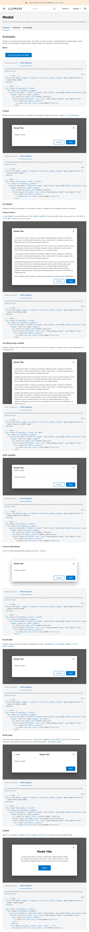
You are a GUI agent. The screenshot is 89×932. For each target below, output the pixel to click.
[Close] (73, 128)
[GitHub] (85, 8)
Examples (6, 28)
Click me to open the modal (18, 55)
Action (44, 868)
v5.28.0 (65, 9)
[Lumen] (16, 9)
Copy (82, 74)
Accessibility (27, 28)
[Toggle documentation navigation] (4, 8)
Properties (16, 28)
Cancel (59, 142)
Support (76, 9)
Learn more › (59, 3)
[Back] (15, 754)
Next (71, 769)
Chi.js (13, 71)
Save (71, 142)
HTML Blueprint (26, 63)
